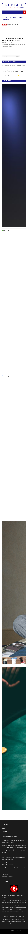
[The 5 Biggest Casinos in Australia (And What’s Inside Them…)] (14, 30)
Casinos (4, 24)
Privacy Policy (4, 831)
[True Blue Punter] (14, 5)
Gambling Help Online (19, 921)
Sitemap (3, 828)
